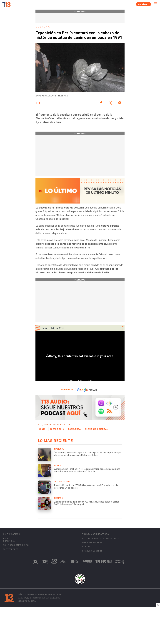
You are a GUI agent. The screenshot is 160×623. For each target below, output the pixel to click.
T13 (37, 102)
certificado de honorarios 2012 (100, 538)
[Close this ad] (158, 605)
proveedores (10, 549)
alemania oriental (96, 429)
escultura (74, 429)
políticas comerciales (16, 545)
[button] (101, 102)
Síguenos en (67, 389)
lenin (42, 429)
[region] (80, 615)
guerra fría (57, 429)
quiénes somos (11, 534)
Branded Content (92, 551)
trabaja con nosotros (95, 534)
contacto (88, 547)
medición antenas (92, 543)
